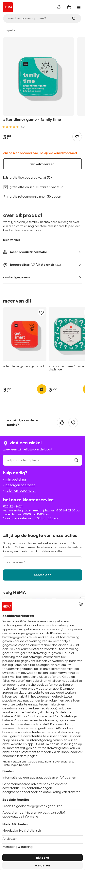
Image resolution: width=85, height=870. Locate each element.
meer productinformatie (28, 252)
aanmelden (42, 575)
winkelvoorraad (42, 164)
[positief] (61, 422)
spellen (11, 30)
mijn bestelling (16, 479)
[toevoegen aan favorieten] (77, 136)
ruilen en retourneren (21, 490)
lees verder (11, 240)
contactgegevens (16, 277)
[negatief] (73, 422)
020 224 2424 (13, 506)
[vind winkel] (76, 460)
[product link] (24, 334)
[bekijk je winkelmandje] (69, 7)
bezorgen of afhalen (20, 485)
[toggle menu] (78, 7)
